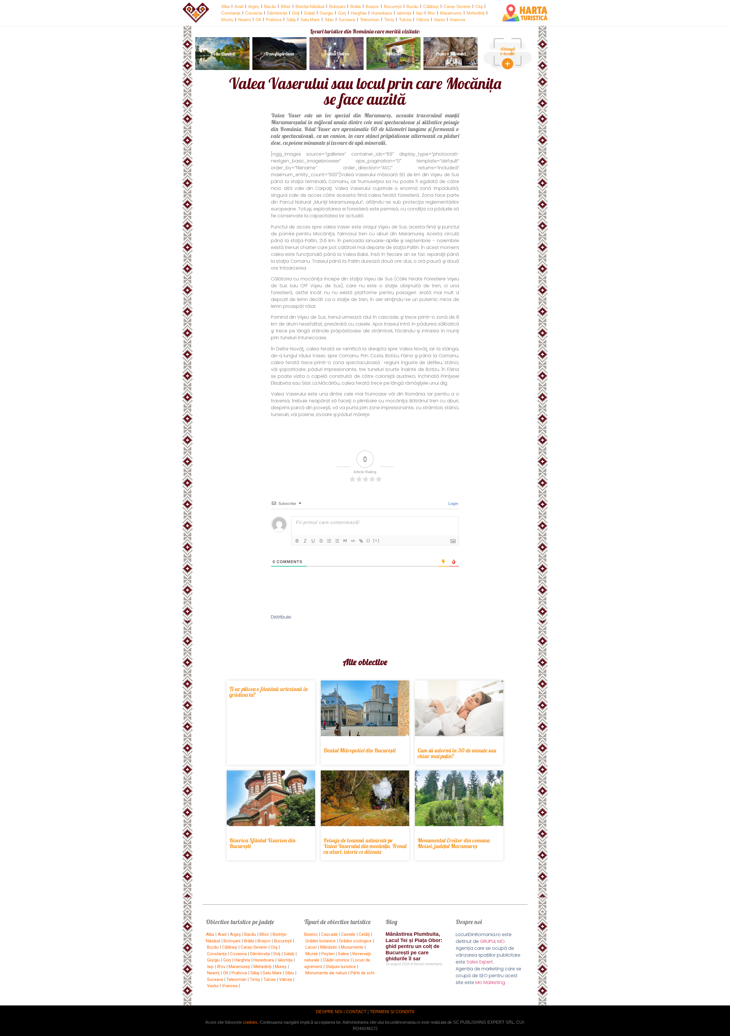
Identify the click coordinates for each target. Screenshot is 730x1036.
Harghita (358, 13)
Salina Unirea (336, 54)
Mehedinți (475, 13)
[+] (376, 540)
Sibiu (329, 19)
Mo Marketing (490, 982)
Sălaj (290, 19)
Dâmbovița (277, 13)
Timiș (389, 19)
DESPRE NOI (329, 1011)
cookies (250, 1022)
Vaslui (439, 19)
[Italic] (305, 540)
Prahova (273, 19)
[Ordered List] (329, 540)
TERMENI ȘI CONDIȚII (392, 1011)
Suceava (346, 19)
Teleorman (369, 19)
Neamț (244, 19)
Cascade (329, 934)
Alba (225, 6)
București (393, 6)
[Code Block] (353, 540)
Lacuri (311, 947)
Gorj (342, 13)
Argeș (253, 6)
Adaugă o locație (507, 51)
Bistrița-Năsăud (309, 6)
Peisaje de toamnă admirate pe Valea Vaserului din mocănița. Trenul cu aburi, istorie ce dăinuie (364, 846)
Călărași (431, 6)
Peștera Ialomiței (451, 54)
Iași (419, 13)
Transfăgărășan (279, 54)
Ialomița (404, 13)
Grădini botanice (320, 940)
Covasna (253, 13)
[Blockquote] (345, 540)
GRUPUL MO (492, 941)
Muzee (311, 953)
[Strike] (321, 540)
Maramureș (451, 13)
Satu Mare (310, 19)
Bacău (270, 6)
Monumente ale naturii (326, 972)
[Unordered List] (337, 540)
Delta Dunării (222, 54)
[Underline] (313, 540)
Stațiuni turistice (341, 966)
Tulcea (405, 19)
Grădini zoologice (355, 940)
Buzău (412, 6)
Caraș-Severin (457, 6)
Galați (309, 13)
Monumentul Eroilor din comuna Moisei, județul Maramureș (453, 843)
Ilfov (431, 13)
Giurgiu (326, 13)
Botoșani (337, 6)
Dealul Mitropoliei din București (359, 750)
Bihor (286, 6)
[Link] (361, 540)
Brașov (372, 6)
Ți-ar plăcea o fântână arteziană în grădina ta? (268, 691)
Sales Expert (480, 962)
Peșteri (327, 953)
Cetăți (364, 934)
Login (452, 503)
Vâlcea (422, 19)
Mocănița (393, 54)
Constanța (230, 13)
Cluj (478, 6)
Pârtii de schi (362, 972)
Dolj (295, 13)
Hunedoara (381, 13)
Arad (238, 6)
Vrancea (457, 19)
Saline (343, 953)
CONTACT (356, 1011)
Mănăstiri (328, 947)
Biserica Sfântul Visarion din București (262, 843)
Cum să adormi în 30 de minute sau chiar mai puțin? (456, 753)
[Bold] (297, 540)
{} (368, 540)
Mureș (227, 19)
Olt (258, 19)
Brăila (355, 6)
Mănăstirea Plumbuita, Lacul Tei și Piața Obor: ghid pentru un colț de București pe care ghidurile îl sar (414, 946)
